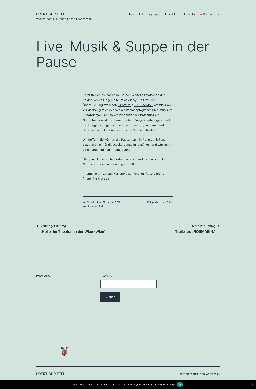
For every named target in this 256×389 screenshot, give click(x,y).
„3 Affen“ (124, 105)
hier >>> (104, 178)
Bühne (130, 14)
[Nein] (252, 384)
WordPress (212, 373)
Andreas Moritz (96, 206)
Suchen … (106, 275)
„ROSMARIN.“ (143, 105)
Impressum (43, 275)
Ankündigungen (149, 14)
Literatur (190, 14)
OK (180, 384)
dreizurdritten (51, 14)
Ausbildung (172, 14)
